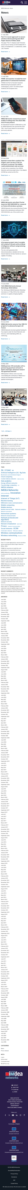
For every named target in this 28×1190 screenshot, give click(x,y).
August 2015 (4, 863)
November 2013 (5, 908)
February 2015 (4, 876)
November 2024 (5, 640)
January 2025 (4, 635)
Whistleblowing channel (15, 1107)
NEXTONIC (19, 524)
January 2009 (4, 1010)
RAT (14, 1180)
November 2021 (5, 712)
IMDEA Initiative (7, 487)
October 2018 (4, 782)
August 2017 (4, 812)
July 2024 (3, 646)
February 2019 (4, 774)
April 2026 (3, 606)
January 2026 (4, 612)
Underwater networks (6, 530)
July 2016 (3, 840)
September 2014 (5, 886)
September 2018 (5, 784)
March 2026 (4, 608)
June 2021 (3, 718)
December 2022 (5, 686)
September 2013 (5, 912)
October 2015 (4, 859)
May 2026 (3, 603)
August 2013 (4, 914)
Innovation (15, 493)
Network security (6, 522)
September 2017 (5, 810)
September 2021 (5, 716)
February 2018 (4, 799)
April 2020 (3, 746)
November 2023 (5, 663)
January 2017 (4, 827)
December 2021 (5, 710)
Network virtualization (8, 524)
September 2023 (5, 667)
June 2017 (3, 816)
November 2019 (5, 757)
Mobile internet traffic (7, 509)
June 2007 (3, 1035)
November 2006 (5, 1039)
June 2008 (3, 1018)
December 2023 (5, 661)
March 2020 (4, 748)
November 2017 (5, 806)
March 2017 (4, 823)
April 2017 (3, 820)
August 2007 (4, 1031)
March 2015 (4, 874)
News (2, 1048)
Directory (16, 1087)
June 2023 (3, 674)
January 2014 (4, 903)
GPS (18, 485)
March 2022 (4, 703)
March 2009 (4, 1005)
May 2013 (3, 920)
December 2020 (5, 731)
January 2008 (4, 1027)
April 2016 (3, 846)
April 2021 (3, 723)
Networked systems (8, 513)
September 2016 (5, 835)
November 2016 (5, 831)
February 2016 (4, 850)
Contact (15, 1085)
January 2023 (4, 684)
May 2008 (3, 1020)
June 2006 (3, 1042)
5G (2, 470)
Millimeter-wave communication (11, 503)
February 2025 (4, 633)
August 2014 (4, 888)
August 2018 (4, 786)
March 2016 (4, 848)
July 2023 (3, 672)
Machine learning (7, 501)
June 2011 (3, 961)
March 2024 (4, 655)
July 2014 (3, 891)
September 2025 (5, 620)
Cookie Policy (14, 1183)
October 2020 (4, 735)
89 (6, 431)
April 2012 (3, 942)
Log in (2, 1057)
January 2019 (4, 776)
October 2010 (4, 976)
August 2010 (4, 980)
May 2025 (3, 627)
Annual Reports (14, 1103)
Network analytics (20, 509)
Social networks (6, 528)
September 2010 (5, 978)
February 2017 (4, 825)
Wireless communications (11, 533)
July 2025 (3, 623)
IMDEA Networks (9, 490)
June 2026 (3, 601)
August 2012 (4, 935)
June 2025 (3, 625)
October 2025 (4, 618)
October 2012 (4, 931)
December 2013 (5, 905)
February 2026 (4, 610)
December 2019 (5, 754)
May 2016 (3, 844)
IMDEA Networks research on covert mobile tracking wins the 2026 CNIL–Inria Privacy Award (13, 450)
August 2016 (4, 837)
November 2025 (5, 616)
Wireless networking (9, 535)
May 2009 (3, 1001)
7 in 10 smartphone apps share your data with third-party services (14, 581)
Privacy (4, 526)
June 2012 (3, 940)
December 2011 (5, 950)
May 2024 (3, 650)
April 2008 (3, 1022)
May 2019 (3, 767)
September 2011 (5, 957)
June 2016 (3, 842)
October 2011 (4, 954)
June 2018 (3, 791)
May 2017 (3, 818)
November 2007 (5, 1029)
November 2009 (5, 993)
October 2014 (4, 884)
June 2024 (3, 648)
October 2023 (4, 665)
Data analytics (6, 481)
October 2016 (4, 833)
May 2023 (3, 676)
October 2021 (4, 714)
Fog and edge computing (9, 485)
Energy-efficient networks (9, 483)
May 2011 (3, 963)
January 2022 (4, 708)
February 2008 (4, 1025)
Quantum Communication (14, 526)
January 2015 (4, 878)
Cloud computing (6, 477)
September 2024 (5, 644)
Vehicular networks (18, 530)
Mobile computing (7, 505)
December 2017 (5, 803)
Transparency (15, 1105)
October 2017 (4, 808)
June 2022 (3, 697)
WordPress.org (5, 1063)
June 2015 (3, 867)
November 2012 (5, 929)
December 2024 (5, 637)
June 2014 (3, 893)
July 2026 (3, 599)
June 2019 (3, 765)
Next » (9, 431)
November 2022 (5, 689)
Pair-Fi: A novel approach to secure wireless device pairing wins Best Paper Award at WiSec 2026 (13, 440)
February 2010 (4, 988)
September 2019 (5, 761)
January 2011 (4, 969)
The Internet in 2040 (11, 575)
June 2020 (3, 742)
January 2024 (4, 659)
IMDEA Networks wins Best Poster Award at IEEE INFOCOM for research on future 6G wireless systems (13, 461)
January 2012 (4, 948)
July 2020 (3, 740)
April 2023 (3, 678)
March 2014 (4, 899)
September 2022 (5, 693)
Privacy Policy (14, 1173)
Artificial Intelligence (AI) (10, 473)
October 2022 (4, 691)
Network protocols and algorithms (9, 519)
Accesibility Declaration (14, 1170)
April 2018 (3, 795)
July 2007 (3, 1033)
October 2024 (4, 642)
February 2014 (4, 901)
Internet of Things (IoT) (10, 498)
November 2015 (5, 857)
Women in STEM (22, 535)
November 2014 (5, 882)
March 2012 (4, 944)
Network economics (6, 511)
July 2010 (3, 982)
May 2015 (3, 869)
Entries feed (4, 1059)
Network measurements (8, 515)
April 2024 (3, 652)
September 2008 (5, 1016)
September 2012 (5, 933)
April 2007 (3, 1037)
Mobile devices (6, 507)
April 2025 (3, 629)
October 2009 (4, 995)
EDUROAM (15, 1089)
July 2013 (3, 916)
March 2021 (4, 725)
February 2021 (4, 727)
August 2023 (4, 669)
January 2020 (4, 752)
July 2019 (3, 763)
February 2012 (4, 946)
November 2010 (5, 974)
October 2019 (4, 759)
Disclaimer (14, 1177)
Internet (5, 496)
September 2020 (5, 737)
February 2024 (4, 657)
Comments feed (5, 1061)
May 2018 (3, 793)
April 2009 (3, 1003)
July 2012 (3, 937)
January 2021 (4, 729)
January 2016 (4, 852)
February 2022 (4, 706)
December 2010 (5, 971)
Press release (5, 1050)
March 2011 (4, 967)
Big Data (23, 473)
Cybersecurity (20, 479)
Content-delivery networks (8, 479)
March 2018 (4, 797)
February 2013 (4, 927)
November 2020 (5, 733)
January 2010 (4, 991)
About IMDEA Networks (14, 1100)
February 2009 (4, 1008)
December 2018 (5, 778)
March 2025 (4, 631)
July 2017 (3, 814)
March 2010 (4, 986)
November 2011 (5, 952)
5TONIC (8, 470)
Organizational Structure (14, 1101)
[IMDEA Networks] (6, 2)
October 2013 (4, 910)
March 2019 (4, 771)
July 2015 (3, 865)
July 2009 (3, 999)
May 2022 (3, 699)
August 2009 (4, 997)
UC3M (15, 528)
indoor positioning (5, 493)
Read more (5, 51)
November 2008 (5, 1012)
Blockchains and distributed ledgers (11, 474)
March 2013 (4, 925)
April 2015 (3, 871)
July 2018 (3, 788)
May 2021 (3, 720)
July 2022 (3, 695)
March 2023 (4, 680)
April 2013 (3, 922)
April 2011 (3, 965)
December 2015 (5, 854)
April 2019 (3, 769)
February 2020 (4, 750)
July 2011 (3, 959)
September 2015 (5, 861)
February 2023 (4, 682)
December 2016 (5, 829)
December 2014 (5, 880)
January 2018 (4, 801)
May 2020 (3, 744)
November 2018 (5, 780)
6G (13, 470)
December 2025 (5, 614)
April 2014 (3, 897)
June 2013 (3, 918)
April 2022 (3, 701)
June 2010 (3, 984)
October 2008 (4, 1014)
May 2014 (3, 895)
